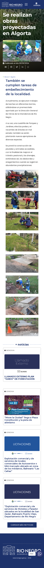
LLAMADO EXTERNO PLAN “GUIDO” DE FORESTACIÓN (19, 377)
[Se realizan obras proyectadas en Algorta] (22, 51)
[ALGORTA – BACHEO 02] (22, 179)
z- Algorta (12, 77)
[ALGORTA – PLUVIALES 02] (22, 284)
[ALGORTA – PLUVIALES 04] (22, 327)
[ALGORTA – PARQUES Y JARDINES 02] (22, 221)
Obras (6, 77)
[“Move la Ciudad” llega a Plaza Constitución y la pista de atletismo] (22, 405)
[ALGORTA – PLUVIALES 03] (22, 306)
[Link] (12, 4)
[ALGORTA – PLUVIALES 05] (22, 263)
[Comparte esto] (11, 67)
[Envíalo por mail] (5, 67)
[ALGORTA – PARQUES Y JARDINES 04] (22, 242)
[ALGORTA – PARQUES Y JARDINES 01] (22, 200)
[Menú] (26, 4)
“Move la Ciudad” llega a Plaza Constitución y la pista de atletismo (21, 420)
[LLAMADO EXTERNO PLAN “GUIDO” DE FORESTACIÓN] (22, 364)
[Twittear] (17, 67)
